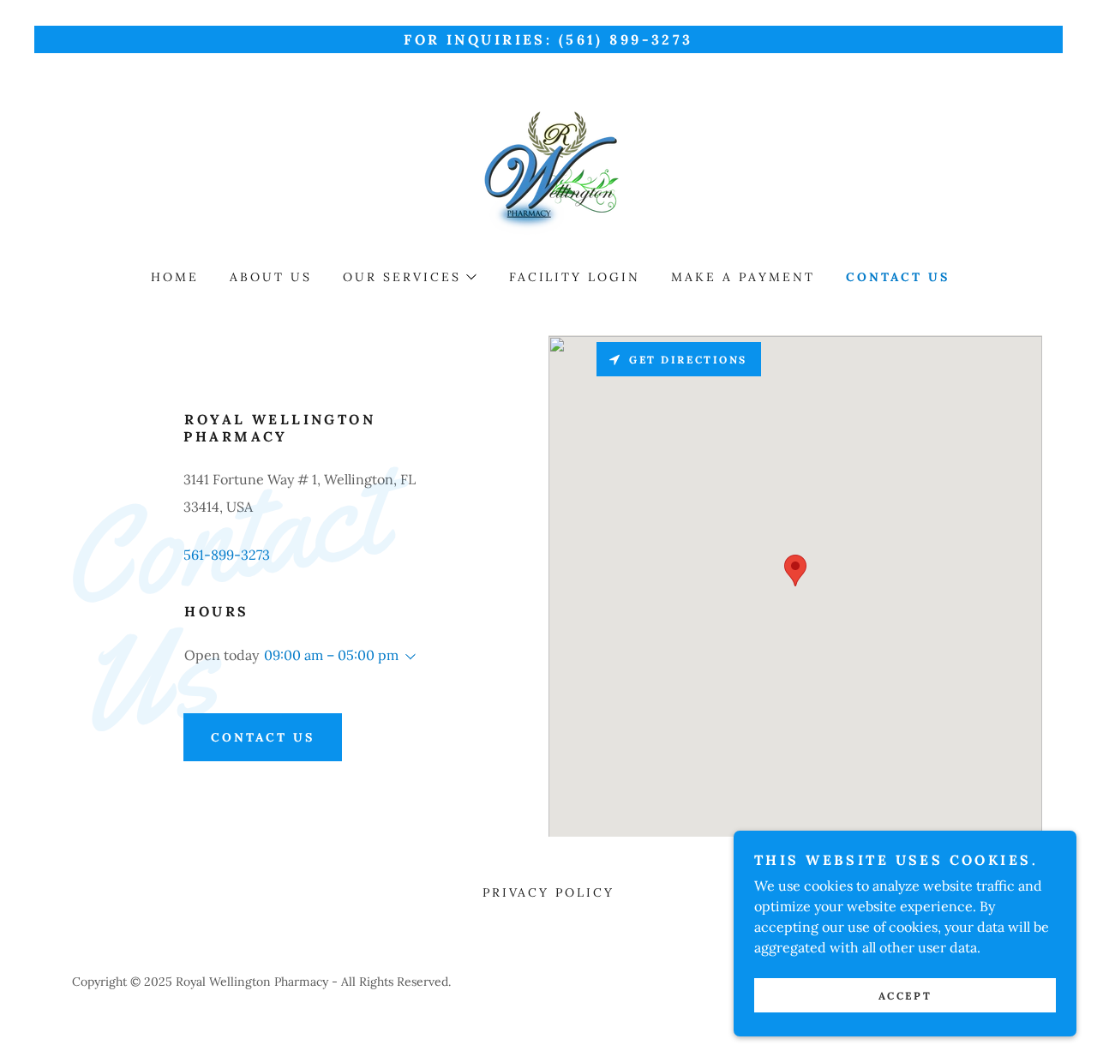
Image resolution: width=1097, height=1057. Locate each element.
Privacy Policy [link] (549, 892)
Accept (905, 995)
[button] (408, 277)
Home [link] (175, 277)
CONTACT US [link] (898, 277)
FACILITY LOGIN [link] (575, 277)
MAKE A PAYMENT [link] (743, 277)
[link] (548, 172)
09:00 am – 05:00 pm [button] (331, 655)
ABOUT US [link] (271, 277)
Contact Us (263, 737)
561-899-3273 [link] (226, 554)
